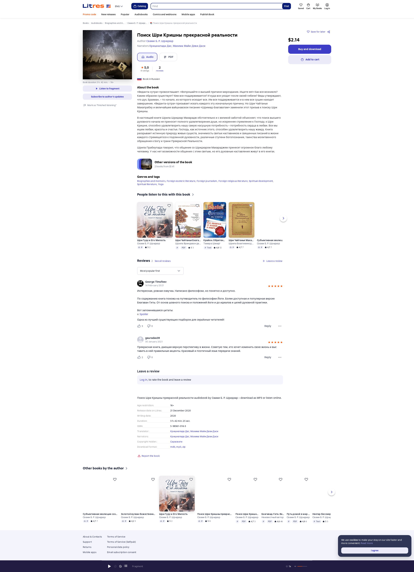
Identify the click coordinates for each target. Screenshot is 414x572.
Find (286, 6)
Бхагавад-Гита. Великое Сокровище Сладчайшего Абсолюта (273, 514)
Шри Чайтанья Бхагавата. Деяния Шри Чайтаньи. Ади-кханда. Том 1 (188, 240)
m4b (172, 446)
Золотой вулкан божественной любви (139, 514)
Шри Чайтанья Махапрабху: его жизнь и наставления (241, 240)
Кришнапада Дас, (180, 431)
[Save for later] (169, 205)
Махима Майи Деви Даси (204, 431)
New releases (108, 14)
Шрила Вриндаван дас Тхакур (188, 243)
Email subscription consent (121, 552)
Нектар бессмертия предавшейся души (324, 514)
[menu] (119, 6)
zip (184, 446)
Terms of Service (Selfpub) (121, 541)
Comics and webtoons (164, 14)
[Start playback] (109, 566)
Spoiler (144, 314)
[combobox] (216, 6)
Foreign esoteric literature (181, 181)
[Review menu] (279, 326)
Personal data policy (118, 547)
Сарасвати (176, 441)
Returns (87, 547)
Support (87, 541)
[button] (145, 68)
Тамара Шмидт (211, 243)
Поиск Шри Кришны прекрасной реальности (215, 514)
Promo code (89, 14)
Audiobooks (141, 14)
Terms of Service (116, 536)
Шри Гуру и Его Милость (151, 240)
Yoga (160, 184)
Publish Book (207, 14)
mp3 (178, 446)
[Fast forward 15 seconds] (120, 566)
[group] (210, 283)
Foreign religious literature (233, 181)
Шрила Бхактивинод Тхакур (241, 243)
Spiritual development (261, 181)
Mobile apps (188, 14)
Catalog (142, 6)
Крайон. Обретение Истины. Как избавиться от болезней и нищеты (214, 240)
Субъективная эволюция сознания (275, 240)
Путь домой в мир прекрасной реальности (298, 514)
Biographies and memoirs (151, 181)
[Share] (329, 31)
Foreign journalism (207, 181)
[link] (205, 282)
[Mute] (295, 566)
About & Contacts (92, 536)
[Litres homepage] (97, 6)
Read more (367, 543)
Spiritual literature (147, 184)
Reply (267, 326)
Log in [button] (143, 379)
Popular (125, 14)
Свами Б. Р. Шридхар (148, 243)
